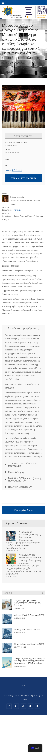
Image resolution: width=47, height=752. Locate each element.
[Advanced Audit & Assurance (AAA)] (7, 619)
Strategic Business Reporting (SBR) (29, 644)
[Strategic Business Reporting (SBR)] (7, 648)
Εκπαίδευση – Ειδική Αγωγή (14, 216)
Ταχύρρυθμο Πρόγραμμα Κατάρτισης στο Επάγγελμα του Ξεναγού (27, 602)
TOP (23, 685)
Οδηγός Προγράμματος (22, 136)
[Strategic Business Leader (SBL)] (7, 633)
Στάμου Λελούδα (17, 197)
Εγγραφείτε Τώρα (23, 510)
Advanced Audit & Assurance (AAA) (29, 615)
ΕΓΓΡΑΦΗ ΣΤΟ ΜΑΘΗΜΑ (23, 178)
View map (16, 210)
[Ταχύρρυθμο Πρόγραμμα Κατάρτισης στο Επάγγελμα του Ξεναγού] (7, 604)
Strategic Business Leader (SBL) (27, 629)
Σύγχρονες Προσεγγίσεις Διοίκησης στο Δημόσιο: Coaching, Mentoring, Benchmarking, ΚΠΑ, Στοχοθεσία (29, 660)
